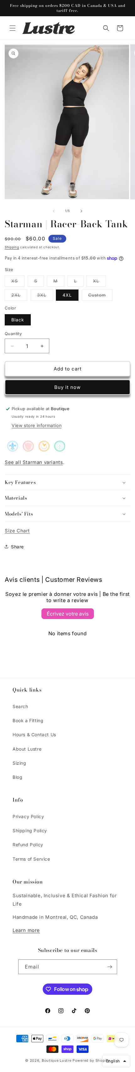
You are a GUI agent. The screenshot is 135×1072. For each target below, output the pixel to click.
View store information (37, 425)
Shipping (12, 247)
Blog (17, 777)
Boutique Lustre (57, 1060)
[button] (12, 28)
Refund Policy (28, 844)
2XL (19, 296)
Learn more (26, 930)
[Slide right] (81, 211)
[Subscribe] (110, 966)
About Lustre (27, 749)
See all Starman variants (34, 462)
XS (17, 282)
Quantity (13, 333)
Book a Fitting (28, 720)
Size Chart (17, 531)
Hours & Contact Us (34, 734)
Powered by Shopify (91, 1060)
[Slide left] (54, 211)
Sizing (19, 763)
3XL (45, 296)
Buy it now (67, 387)
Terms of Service (31, 859)
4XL (67, 295)
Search (20, 706)
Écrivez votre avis (68, 614)
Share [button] (17, 546)
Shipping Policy (30, 830)
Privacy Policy (28, 816)
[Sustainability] (28, 449)
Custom (100, 296)
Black (17, 319)
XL (99, 282)
